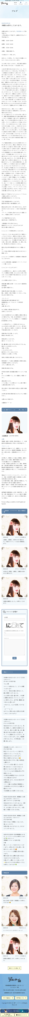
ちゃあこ (6, 681)
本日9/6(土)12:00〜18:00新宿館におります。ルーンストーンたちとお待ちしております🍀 (14, 836)
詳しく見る (21, 409)
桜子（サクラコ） (8, 800)
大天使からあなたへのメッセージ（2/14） (14, 677)
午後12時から (19, 31)
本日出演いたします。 (9, 747)
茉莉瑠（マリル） (8, 840)
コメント (6, 638)
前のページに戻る (13, 968)
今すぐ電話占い (7, 998)
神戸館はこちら (20, 998)
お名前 (6, 617)
